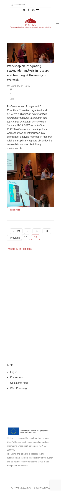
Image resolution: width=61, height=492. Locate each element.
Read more (15, 210)
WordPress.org (18, 388)
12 (25, 237)
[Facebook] (28, 10)
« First (16, 231)
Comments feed (19, 383)
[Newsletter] (38, 10)
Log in (13, 372)
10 (37, 231)
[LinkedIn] (33, 10)
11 (47, 231)
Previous (15, 237)
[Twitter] (24, 10)
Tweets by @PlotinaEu (19, 249)
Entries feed (16, 377)
